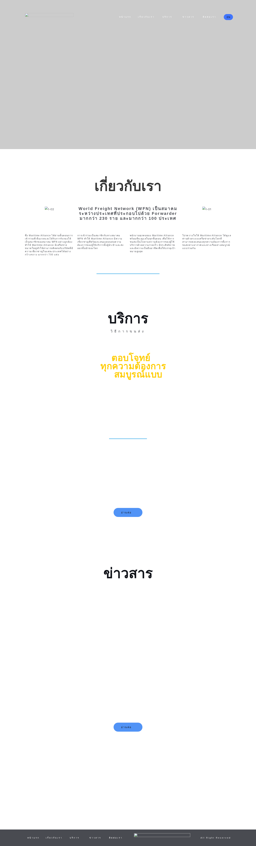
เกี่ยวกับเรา (146, 17)
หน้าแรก (125, 17)
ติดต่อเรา (209, 17)
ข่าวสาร (188, 17)
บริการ (167, 17)
